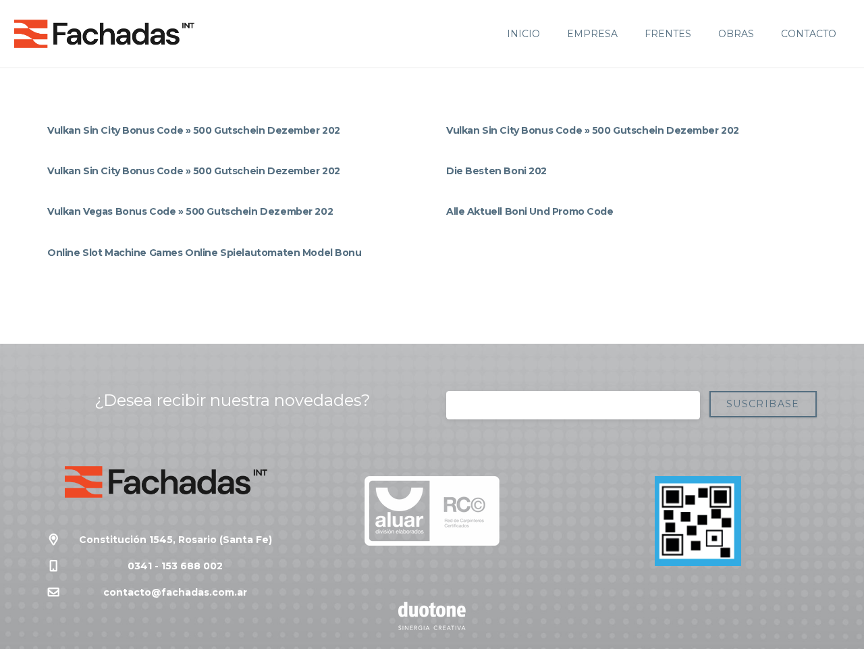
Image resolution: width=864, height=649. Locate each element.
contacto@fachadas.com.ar (175, 592)
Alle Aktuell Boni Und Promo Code (530, 211)
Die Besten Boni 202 (496, 171)
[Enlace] (104, 33)
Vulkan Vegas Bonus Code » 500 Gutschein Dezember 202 (190, 211)
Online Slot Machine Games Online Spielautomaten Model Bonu (204, 252)
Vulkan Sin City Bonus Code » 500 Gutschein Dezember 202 (193, 130)
